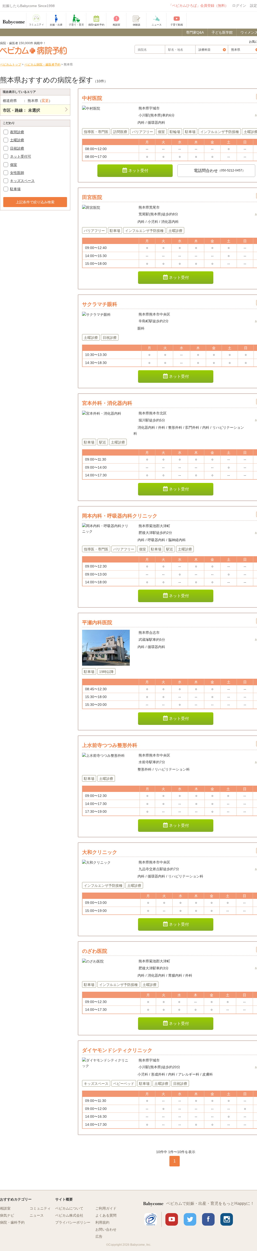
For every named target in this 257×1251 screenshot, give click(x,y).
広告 (98, 1236)
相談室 (5, 1208)
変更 (45, 100)
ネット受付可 (20, 156)
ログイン (239, 6)
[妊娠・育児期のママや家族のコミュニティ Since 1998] (14, 20)
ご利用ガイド (105, 1208)
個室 (13, 165)
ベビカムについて (69, 1208)
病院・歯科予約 (12, 1222)
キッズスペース (22, 181)
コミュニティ (40, 1208)
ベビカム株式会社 (69, 1215)
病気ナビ (7, 1215)
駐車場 (15, 189)
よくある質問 (105, 1215)
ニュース (37, 1215)
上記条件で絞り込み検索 (35, 202)
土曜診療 (17, 140)
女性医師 (17, 173)
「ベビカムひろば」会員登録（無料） (198, 6)
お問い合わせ (105, 1229)
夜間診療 (17, 132)
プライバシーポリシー (72, 1222)
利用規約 (102, 1222)
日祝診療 (17, 148)
